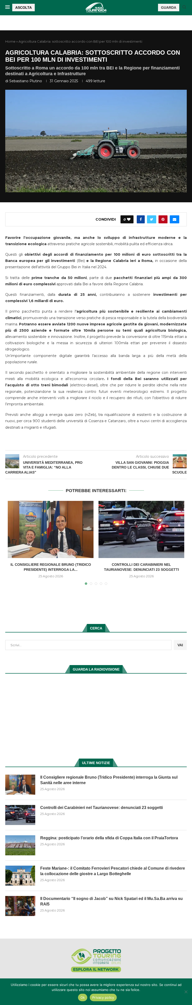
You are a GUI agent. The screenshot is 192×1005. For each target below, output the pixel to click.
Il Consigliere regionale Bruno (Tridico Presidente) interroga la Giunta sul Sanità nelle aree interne (109, 780)
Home (10, 41)
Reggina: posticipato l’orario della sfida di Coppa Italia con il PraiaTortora (109, 838)
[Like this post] (128, 219)
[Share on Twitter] (151, 219)
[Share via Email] (174, 219)
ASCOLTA (23, 8)
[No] (185, 991)
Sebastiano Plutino (25, 81)
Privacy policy (103, 997)
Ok (82, 997)
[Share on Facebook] (141, 219)
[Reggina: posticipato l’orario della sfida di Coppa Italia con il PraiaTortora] (20, 845)
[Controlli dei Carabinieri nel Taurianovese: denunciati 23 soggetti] (141, 529)
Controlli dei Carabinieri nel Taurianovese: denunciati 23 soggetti (101, 807)
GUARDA (168, 8)
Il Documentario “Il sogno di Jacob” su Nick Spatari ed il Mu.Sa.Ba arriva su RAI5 (111, 901)
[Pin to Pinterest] (163, 219)
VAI (180, 645)
